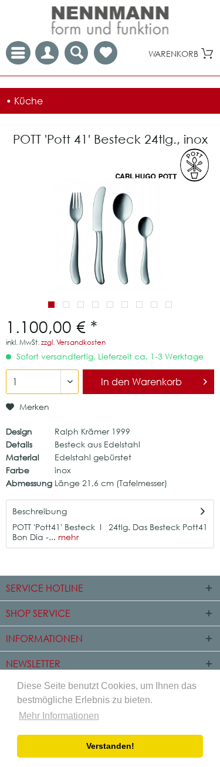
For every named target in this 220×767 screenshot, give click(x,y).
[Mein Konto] (47, 53)
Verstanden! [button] (110, 746)
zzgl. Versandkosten (73, 342)
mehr (67, 537)
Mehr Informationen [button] (59, 716)
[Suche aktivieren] (76, 53)
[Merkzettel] (105, 53)
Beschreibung (39, 511)
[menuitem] (105, 53)
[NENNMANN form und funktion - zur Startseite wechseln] (110, 20)
